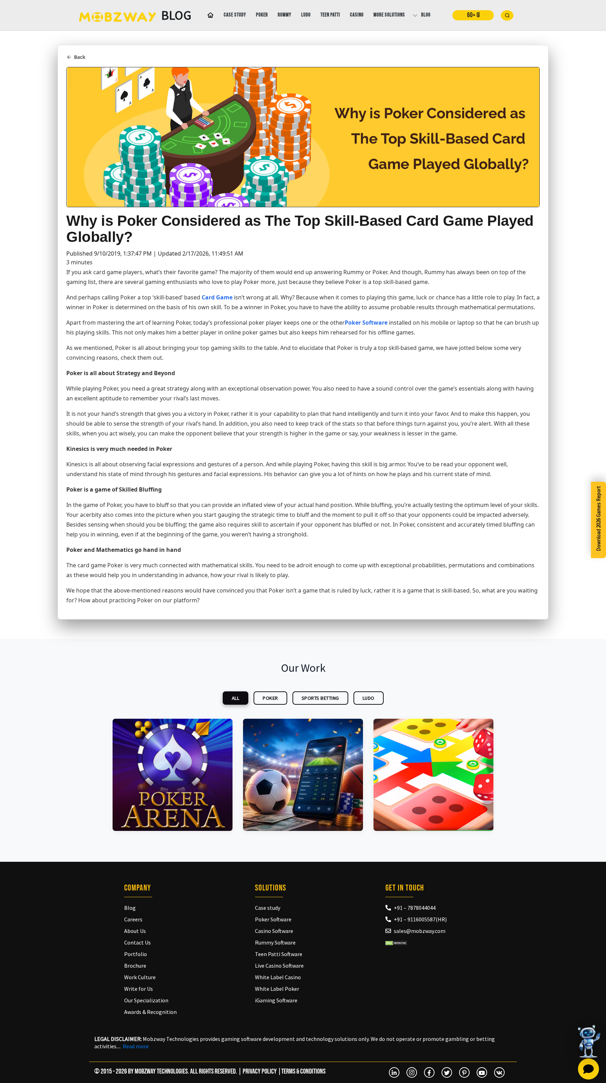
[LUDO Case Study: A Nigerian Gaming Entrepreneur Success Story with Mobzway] (433, 775)
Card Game (217, 297)
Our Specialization (146, 1000)
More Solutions (389, 15)
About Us (135, 930)
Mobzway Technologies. (162, 1071)
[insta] (411, 1072)
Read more (136, 1046)
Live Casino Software (279, 965)
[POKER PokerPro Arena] (173, 775)
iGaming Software (276, 1000)
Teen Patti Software (278, 953)
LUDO (369, 698)
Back (79, 57)
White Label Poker (277, 988)
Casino (357, 15)
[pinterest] (464, 1072)
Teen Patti (330, 15)
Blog (426, 15)
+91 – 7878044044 (415, 907)
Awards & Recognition (150, 1011)
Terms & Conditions (303, 1071)
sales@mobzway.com (419, 930)
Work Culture (140, 977)
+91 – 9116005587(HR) (420, 919)
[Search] (507, 15)
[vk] (499, 1072)
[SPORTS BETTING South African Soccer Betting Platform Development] (303, 775)
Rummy (284, 15)
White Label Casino (278, 977)
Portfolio (135, 953)
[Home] (209, 15)
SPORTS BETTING (320, 698)
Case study (235, 15)
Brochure (135, 965)
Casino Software (274, 930)
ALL (236, 698)
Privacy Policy (260, 1071)
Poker (262, 15)
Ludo (306, 15)
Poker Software (366, 322)
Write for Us (138, 988)
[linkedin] (394, 1072)
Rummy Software (275, 942)
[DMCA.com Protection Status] (396, 942)
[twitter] (447, 1072)
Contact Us (137, 942)
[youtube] (482, 1072)
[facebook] (429, 1072)
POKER (270, 698)
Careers (133, 919)
